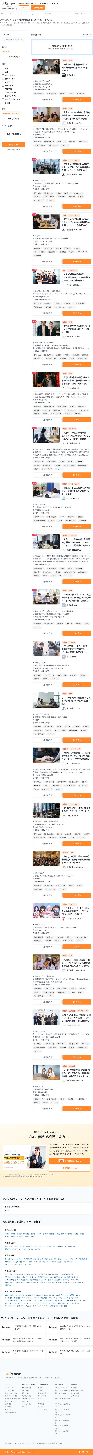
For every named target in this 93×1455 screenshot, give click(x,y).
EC (54, 1298)
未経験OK (58, 1280)
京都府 (57, 1234)
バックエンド (37, 1300)
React (46, 1295)
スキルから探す (26, 1404)
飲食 (30, 1262)
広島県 (82, 1234)
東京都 (7, 1210)
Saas (6, 1303)
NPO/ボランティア (11, 1264)
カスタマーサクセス (12, 1300)
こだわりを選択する (14, 134)
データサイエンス (73, 1303)
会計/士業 (22, 1264)
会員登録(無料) (38, 8)
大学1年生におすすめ (67, 1274)
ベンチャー (79, 1282)
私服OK (58, 1282)
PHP (16, 1295)
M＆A (78, 1295)
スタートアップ (68, 1282)
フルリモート (31, 1274)
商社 (55, 1259)
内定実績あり (42, 1282)
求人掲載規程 (41, 1443)
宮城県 (13, 1234)
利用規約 (8, 1443)
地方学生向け (35, 1280)
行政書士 (73, 1300)
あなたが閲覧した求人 (9, 9)
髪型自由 (51, 1282)
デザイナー (51, 1246)
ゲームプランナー (16, 1303)
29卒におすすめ (72, 1277)
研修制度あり (9, 1282)
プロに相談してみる (70, 1161)
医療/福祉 (8, 1262)
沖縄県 (27, 1236)
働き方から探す (26, 1396)
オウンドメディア (32, 1298)
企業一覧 (8, 1404)
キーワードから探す (28, 1398)
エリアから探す (26, 1388)
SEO (23, 1298)
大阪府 (51, 1234)
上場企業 (8, 1285)
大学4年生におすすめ (45, 1277)
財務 (84, 1300)
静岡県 (69, 1234)
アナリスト (9, 1306)
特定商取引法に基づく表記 (54, 1443)
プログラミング (35, 1303)
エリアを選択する (13, 57)
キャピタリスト (19, 1306)
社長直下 (19, 1282)
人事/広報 (59, 1246)
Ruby (6, 1295)
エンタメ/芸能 (56, 1262)
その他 (37, 1249)
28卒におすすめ (10, 1280)
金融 (50, 1259)
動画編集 (17, 1298)
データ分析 (9, 1298)
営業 (6, 1246)
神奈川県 (26, 1234)
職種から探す (26, 1390)
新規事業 (66, 1280)
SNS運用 (59, 1295)
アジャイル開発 (68, 1295)
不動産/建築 (83, 1259)
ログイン (24, 8)
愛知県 (63, 1234)
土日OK (43, 1280)
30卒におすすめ (60, 1277)
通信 (59, 1259)
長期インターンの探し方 (62, 1390)
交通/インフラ (68, 1262)
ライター (41, 1401)
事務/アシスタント (11, 1249)
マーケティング (19, 1246)
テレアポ (59, 1298)
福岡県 (13, 1236)
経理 (79, 1300)
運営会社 (74, 1388)
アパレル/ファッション (42, 1262)
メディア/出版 (38, 1259)
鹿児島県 (20, 1236)
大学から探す (26, 1401)
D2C (49, 1298)
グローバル (75, 1280)
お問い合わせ (75, 1396)
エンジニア (41, 1246)
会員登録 (8, 1407)
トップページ (9, 1388)
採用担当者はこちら (77, 1390)
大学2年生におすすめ (12, 1277)
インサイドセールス (71, 1298)
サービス (31, 1264)
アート (26, 1303)
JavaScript (29, 1295)
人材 (9, 1259)
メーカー (66, 1259)
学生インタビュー (10, 1401)
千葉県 (33, 1234)
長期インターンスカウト (12, 1398)
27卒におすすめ (23, 1280)
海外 (32, 1236)
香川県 (7, 1236)
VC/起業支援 (17, 1262)
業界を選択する (13, 119)
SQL (65, 1306)
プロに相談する (42, 3)
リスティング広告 (48, 1306)
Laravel (21, 1295)
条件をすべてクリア (14, 149)
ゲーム (25, 1262)
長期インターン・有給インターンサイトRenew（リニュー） (16, 14)
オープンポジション (26, 1249)
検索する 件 (14, 144)
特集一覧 (24, 1407)
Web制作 (59, 1306)
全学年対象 (9, 1274)
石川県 (76, 1234)
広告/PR (29, 1259)
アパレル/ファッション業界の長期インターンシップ (47, 14)
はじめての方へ (10, 1390)
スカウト (55, 3)
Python (51, 1295)
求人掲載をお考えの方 (11, 6)
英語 (59, 1303)
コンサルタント (69, 1246)
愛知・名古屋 (42, 1393)
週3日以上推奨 (53, 1274)
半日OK (50, 1280)
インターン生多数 (29, 1282)
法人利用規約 (31, 1443)
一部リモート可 (19, 1274)
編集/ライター (31, 1246)
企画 (10, 1246)
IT (5, 1259)
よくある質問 (75, 1393)
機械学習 (43, 1298)
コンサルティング (18, 1259)
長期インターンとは (61, 1388)
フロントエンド (25, 1300)
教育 (46, 1259)
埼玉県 (39, 1234)
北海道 (7, 1234)
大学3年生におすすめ (28, 1277)
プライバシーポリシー (19, 1443)
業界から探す (26, 1393)
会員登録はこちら (69, 1168)
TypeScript (38, 1295)
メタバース (46, 1303)
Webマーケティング (33, 1306)
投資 (63, 1303)
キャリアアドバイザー (61, 1300)
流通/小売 (73, 1259)
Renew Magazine (10, 1412)
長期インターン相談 (11, 1396)
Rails (11, 1295)
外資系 (54, 1303)
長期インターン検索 (26, 3)
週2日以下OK (42, 1274)
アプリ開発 (48, 1300)
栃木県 (45, 1234)
